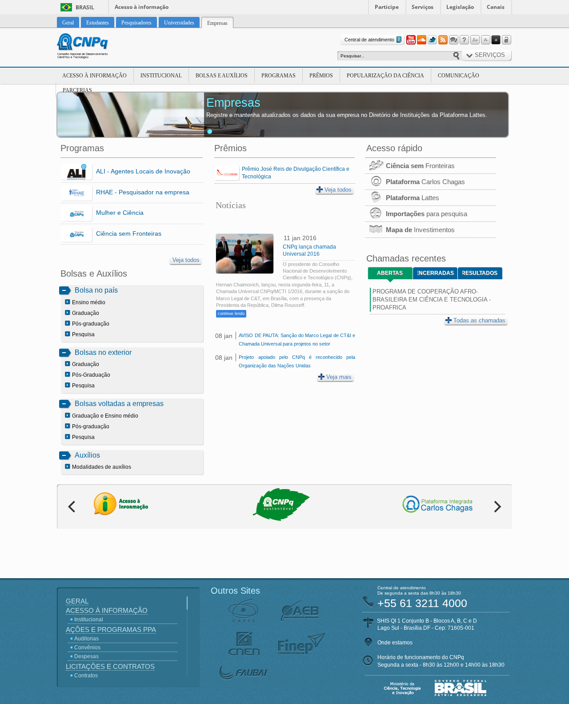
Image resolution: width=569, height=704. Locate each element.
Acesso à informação (141, 7)
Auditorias (86, 639)
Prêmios (321, 75)
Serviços (422, 7)
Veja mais (339, 377)
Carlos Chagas (425, 181)
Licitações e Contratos (110, 666)
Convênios (87, 647)
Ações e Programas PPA (111, 629)
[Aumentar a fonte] (475, 40)
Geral (77, 601)
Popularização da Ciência (385, 75)
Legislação (460, 7)
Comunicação (458, 75)
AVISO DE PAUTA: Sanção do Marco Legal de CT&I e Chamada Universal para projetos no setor (297, 339)
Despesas (86, 656)
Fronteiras (420, 165)
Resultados (479, 273)
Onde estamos (395, 643)
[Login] (507, 40)
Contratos (86, 675)
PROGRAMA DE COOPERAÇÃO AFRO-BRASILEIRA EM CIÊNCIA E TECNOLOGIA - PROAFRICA (432, 299)
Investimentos (420, 229)
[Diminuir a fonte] (485, 40)
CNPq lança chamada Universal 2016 (309, 250)
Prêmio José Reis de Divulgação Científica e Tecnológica (295, 173)
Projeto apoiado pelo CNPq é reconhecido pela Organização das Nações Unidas (297, 361)
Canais (496, 7)
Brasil (85, 7)
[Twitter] (432, 40)
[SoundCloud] (421, 40)
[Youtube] (411, 40)
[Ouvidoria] (453, 40)
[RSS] (443, 40)
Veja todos (186, 260)
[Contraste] (496, 40)
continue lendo (231, 313)
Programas (278, 75)
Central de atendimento (369, 39)
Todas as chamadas (479, 320)
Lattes (412, 197)
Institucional (161, 75)
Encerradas (435, 273)
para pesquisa (426, 213)
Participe (387, 7)
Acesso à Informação (94, 75)
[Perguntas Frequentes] (464, 40)
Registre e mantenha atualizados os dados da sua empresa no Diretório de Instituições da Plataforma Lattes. (346, 115)
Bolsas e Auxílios (222, 75)
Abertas (390, 273)
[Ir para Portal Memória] (93, 47)
